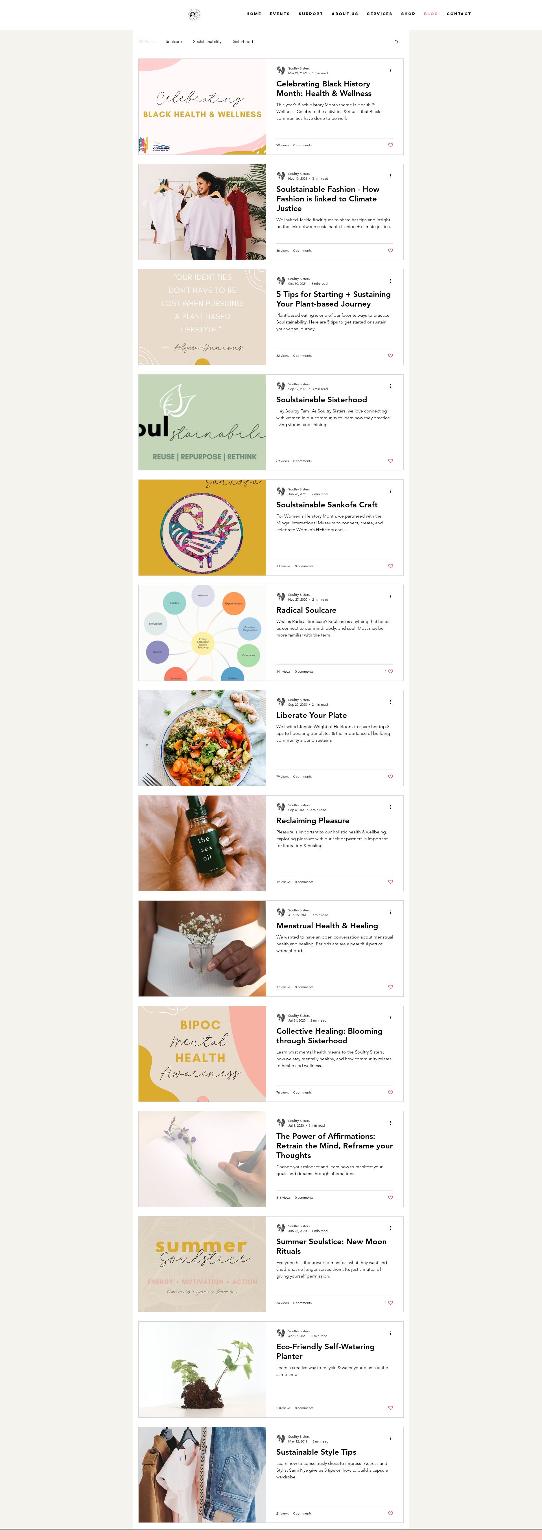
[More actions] (392, 70)
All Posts (146, 41)
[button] (396, 42)
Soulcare (174, 41)
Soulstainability (207, 41)
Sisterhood (243, 41)
